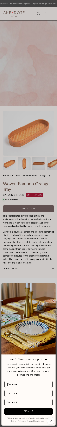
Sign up (28, 411)
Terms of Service (33, 421)
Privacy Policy (17, 421)
